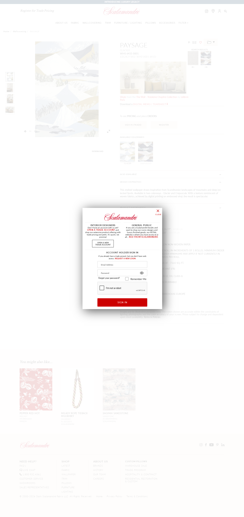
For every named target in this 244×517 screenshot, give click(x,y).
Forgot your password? (109, 277)
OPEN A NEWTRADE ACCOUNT (103, 243)
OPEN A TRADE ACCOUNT (101, 230)
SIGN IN (122, 302)
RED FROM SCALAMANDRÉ (143, 237)
